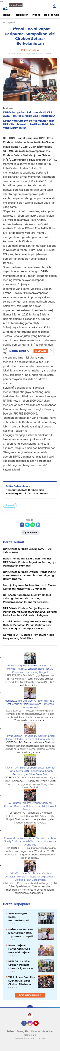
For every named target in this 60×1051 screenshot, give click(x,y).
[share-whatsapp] (32, 524)
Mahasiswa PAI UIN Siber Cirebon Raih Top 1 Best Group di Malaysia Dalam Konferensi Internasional (30, 704)
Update (41, 351)
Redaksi (10, 1031)
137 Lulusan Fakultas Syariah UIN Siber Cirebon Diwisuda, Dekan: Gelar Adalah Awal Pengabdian (30, 806)
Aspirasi (10, 505)
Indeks (36, 14)
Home (6, 14)
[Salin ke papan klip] (38, 524)
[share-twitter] (27, 524)
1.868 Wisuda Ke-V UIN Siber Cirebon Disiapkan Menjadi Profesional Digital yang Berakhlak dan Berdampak (30, 876)
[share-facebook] (22, 524)
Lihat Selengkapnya (29, 995)
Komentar (31, 532)
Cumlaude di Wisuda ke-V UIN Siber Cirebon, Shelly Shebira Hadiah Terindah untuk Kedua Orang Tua (30, 841)
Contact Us (30, 1035)
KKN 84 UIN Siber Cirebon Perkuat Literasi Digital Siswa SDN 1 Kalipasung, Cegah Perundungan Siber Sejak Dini (30, 771)
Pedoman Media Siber (42, 1031)
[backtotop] (30, 1008)
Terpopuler (21, 14)
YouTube (38, 1027)
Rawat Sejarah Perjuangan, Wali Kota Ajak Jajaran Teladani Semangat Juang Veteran (30, 737)
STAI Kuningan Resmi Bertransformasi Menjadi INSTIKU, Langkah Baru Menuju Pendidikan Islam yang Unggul (30, 669)
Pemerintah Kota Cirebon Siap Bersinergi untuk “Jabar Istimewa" (27, 491)
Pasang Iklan (22, 1031)
